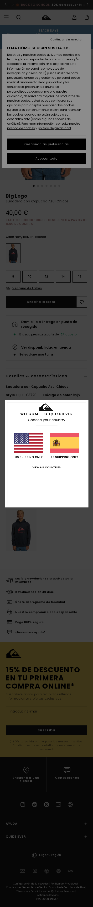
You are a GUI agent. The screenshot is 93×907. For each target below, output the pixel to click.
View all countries (46, 467)
